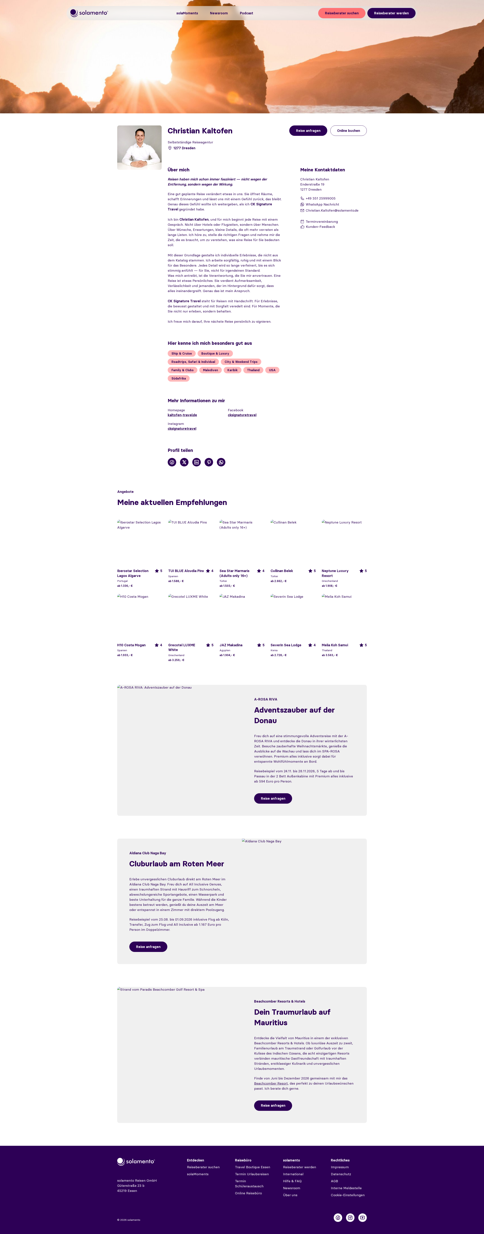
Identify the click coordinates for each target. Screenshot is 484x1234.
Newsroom (219, 13)
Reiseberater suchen (342, 13)
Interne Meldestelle (346, 1188)
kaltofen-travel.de (182, 415)
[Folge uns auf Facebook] (338, 1217)
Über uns (290, 1195)
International (293, 1174)
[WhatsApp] (221, 462)
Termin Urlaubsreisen (252, 1174)
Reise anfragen (273, 798)
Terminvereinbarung (322, 221)
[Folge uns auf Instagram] (350, 1217)
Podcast (246, 13)
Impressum (340, 1167)
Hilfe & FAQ (292, 1181)
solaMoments (187, 13)
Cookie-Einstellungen (348, 1195)
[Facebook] (172, 462)
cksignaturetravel (242, 415)
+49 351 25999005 (321, 198)
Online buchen (348, 130)
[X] (184, 462)
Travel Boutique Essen (252, 1167)
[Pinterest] (209, 462)
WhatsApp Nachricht (322, 204)
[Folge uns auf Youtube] (362, 1217)
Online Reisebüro (248, 1193)
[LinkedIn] (196, 462)
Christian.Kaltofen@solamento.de (332, 210)
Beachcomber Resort (271, 1083)
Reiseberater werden (391, 13)
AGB (334, 1181)
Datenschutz (341, 1174)
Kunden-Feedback (320, 226)
